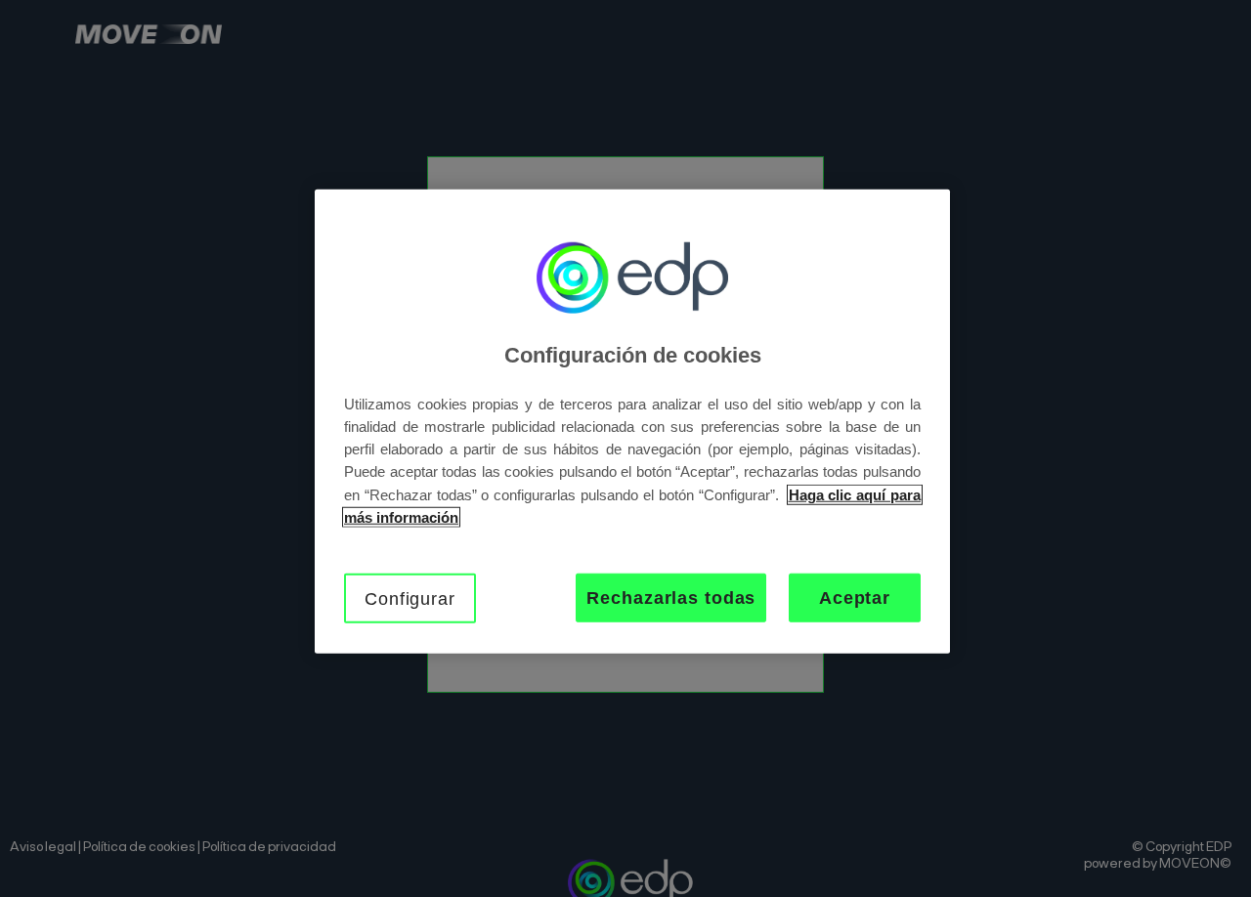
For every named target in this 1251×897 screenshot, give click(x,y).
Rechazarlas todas (670, 597)
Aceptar (854, 597)
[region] (632, 422)
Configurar (410, 598)
